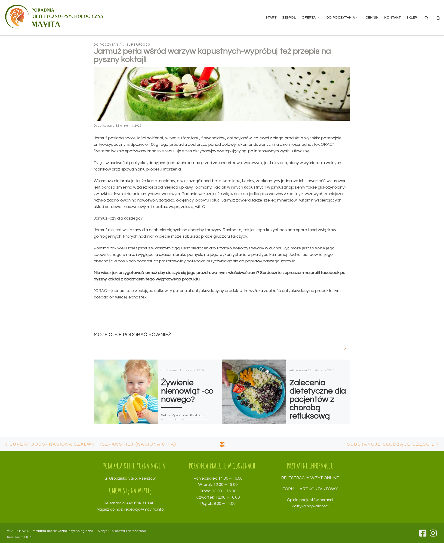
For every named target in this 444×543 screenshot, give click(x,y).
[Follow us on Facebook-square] (422, 533)
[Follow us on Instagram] (433, 533)
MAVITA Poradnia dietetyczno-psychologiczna (56, 531)
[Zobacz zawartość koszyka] (438, 18)
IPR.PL (27, 537)
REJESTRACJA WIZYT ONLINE (310, 478)
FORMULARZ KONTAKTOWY (310, 489)
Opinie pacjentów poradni (310, 500)
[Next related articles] (345, 348)
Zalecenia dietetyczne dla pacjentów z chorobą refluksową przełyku (318, 403)
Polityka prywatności (310, 506)
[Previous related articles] (334, 348)
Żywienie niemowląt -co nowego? (187, 391)
